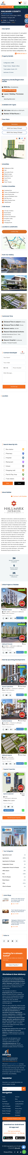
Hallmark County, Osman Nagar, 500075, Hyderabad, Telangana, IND (11, 16)
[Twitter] (17, 1152)
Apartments (5, 858)
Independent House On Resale (10, 867)
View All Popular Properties (14, 817)
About (3, 1099)
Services (17, 1097)
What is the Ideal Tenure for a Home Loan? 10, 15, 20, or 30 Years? (17, 900)
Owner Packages (6, 1108)
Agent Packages (6, 1106)
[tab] (9, 168)
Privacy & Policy (8, 1152)
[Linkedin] (20, 1152)
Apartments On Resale (8, 861)
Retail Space (5, 880)
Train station (9, 479)
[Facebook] (14, 1152)
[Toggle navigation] (25, 3)
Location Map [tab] (14, 231)
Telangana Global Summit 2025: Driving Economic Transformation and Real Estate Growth (18, 922)
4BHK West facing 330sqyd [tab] (14, 132)
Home (3, 1097)
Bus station (9, 449)
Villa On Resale (6, 886)
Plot (3, 874)
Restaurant (9, 462)
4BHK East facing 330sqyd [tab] (14, 128)
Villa (3, 883)
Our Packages (5, 1104)
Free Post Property (6, 7)
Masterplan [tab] (14, 124)
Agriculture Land (7, 855)
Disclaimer (17, 1115)
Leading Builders (19, 1104)
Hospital (8, 458)
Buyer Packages (6, 1113)
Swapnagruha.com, (14, 1064)
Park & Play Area (11, 474)
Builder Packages (6, 1111)
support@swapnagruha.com (9, 1043)
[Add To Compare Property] (8, 774)
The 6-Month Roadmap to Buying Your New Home (18, 910)
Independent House (7, 864)
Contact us (9, 810)
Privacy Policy (18, 1108)
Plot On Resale (6, 877)
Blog (16, 1099)
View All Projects (21, 664)
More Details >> (22, 53)
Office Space (5, 870)
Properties (4, 1101)
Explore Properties (13, 965)
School (7, 466)
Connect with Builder (20, 496)
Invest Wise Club (19, 1101)
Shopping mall (10, 470)
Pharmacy (8, 453)
